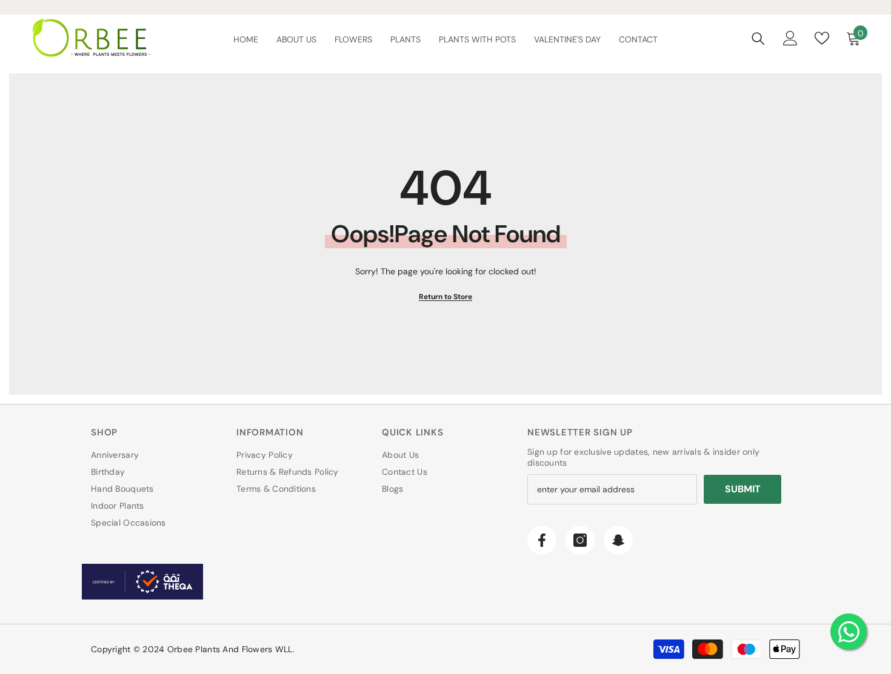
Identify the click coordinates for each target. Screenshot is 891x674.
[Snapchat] (618, 540)
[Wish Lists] (822, 38)
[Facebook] (541, 540)
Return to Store (445, 297)
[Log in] (790, 38)
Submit (743, 489)
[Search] (758, 38)
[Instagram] (580, 540)
